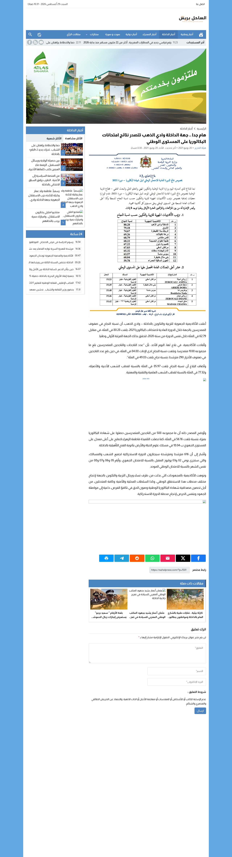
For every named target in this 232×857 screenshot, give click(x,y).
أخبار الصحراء (149, 34)
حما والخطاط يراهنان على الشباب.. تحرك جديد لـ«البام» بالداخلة (61, 42)
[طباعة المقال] (106, 558)
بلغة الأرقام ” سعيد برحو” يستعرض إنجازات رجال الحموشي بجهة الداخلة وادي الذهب (109, 617)
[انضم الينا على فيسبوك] (29, 42)
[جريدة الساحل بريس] (182, 19)
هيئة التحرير (200, 147)
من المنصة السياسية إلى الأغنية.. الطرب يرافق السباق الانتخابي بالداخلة (44, 180)
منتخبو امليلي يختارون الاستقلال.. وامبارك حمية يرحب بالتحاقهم (46, 216)
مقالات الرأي (73, 34)
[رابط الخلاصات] (35, 42)
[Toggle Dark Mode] (39, 34)
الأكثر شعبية (54, 138)
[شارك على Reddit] (137, 558)
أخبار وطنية (187, 34)
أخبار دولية (131, 34)
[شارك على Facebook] (198, 558)
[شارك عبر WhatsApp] (152, 558)
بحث (30, 34)
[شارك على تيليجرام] (121, 558)
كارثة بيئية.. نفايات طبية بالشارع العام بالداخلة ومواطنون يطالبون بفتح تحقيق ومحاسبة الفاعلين (185, 617)
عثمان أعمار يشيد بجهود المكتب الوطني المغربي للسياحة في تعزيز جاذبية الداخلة (147, 617)
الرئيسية (201, 34)
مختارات (94, 34)
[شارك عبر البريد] (167, 558)
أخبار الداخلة (168, 34)
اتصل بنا (200, 4)
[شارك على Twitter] (183, 558)
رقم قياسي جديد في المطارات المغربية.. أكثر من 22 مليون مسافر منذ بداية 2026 (148, 42)
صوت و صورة (112, 34)
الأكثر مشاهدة (73, 138)
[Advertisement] (92, 19)
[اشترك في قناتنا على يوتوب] (41, 42)
